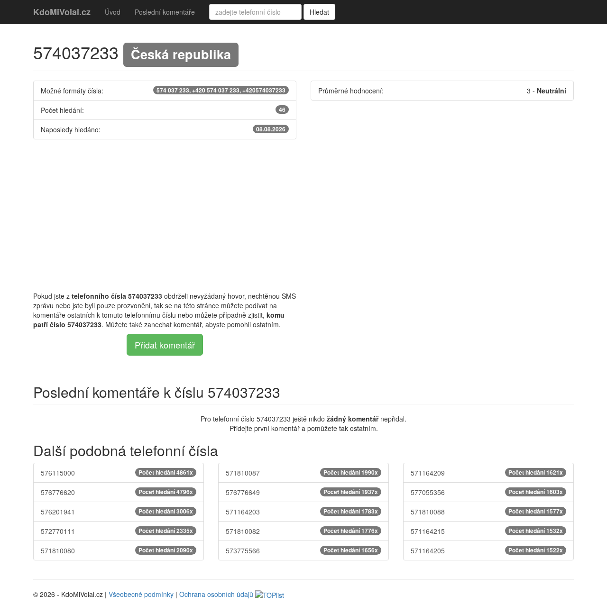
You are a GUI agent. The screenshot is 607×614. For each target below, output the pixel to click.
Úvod (112, 12)
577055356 (487, 492)
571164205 (487, 550)
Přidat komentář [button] (165, 345)
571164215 (487, 531)
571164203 (302, 511)
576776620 (117, 492)
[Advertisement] (303, 215)
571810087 (302, 472)
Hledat (319, 12)
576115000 (117, 472)
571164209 (487, 472)
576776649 (302, 492)
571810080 (117, 550)
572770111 (117, 531)
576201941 (117, 511)
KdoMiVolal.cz (62, 12)
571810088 (487, 511)
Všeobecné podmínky (141, 594)
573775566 (302, 550)
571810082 (302, 531)
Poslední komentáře (165, 12)
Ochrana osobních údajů (216, 594)
